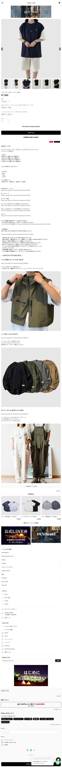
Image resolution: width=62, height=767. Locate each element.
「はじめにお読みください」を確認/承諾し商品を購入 (14, 111)
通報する (58, 491)
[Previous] (2, 49)
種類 (2, 99)
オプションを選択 (31, 764)
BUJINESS (4, 578)
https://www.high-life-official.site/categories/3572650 (15, 215)
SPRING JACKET (6, 570)
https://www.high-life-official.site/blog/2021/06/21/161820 (17, 234)
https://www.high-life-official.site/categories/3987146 (15, 190)
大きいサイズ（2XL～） (8, 567)
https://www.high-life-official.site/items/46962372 (14, 414)
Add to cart (31, 132)
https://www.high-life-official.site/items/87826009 (14, 263)
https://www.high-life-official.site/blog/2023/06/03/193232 (35, 224)
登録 (58, 660)
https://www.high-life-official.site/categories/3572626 (15, 210)
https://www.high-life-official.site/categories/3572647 (15, 205)
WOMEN (4, 563)
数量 (2, 118)
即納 (3, 574)
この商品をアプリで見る (31, 486)
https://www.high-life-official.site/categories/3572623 (15, 195)
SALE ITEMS (5, 581)
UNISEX (4, 560)
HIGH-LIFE (4, 585)
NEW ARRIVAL (5, 552)
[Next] (60, 49)
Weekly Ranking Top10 (8, 556)
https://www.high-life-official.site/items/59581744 (14, 338)
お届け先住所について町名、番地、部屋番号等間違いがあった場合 (17, 105)
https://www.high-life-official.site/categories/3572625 (15, 200)
